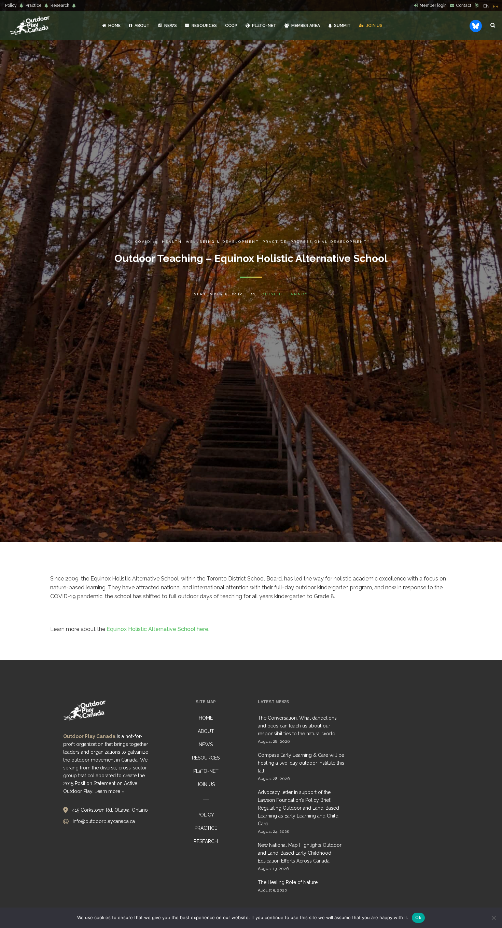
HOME (206, 718)
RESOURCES (206, 758)
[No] (493, 917)
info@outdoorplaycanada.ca (104, 821)
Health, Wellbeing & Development (210, 242)
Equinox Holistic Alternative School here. (158, 629)
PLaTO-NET (206, 771)
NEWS (206, 744)
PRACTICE (206, 828)
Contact (463, 5)
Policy (11, 5)
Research (60, 5)
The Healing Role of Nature (288, 882)
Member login (433, 5)
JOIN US (206, 784)
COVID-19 (146, 242)
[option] (495, 6)
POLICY (205, 814)
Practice (34, 5)
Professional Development (329, 242)
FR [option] (496, 6)
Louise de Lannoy (283, 294)
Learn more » (109, 791)
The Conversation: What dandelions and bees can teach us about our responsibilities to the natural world (297, 725)
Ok (418, 917)
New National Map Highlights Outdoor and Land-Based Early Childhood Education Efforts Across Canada (299, 853)
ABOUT (206, 731)
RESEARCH (206, 841)
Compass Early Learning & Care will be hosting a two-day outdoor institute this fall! (301, 763)
